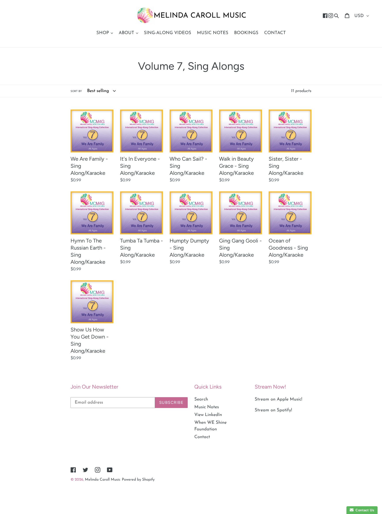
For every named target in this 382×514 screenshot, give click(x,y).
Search (201, 399)
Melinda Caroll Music (102, 479)
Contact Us (363, 510)
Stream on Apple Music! (278, 399)
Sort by (76, 91)
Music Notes (206, 407)
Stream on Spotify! (273, 410)
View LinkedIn (208, 415)
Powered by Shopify (138, 479)
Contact (202, 437)
